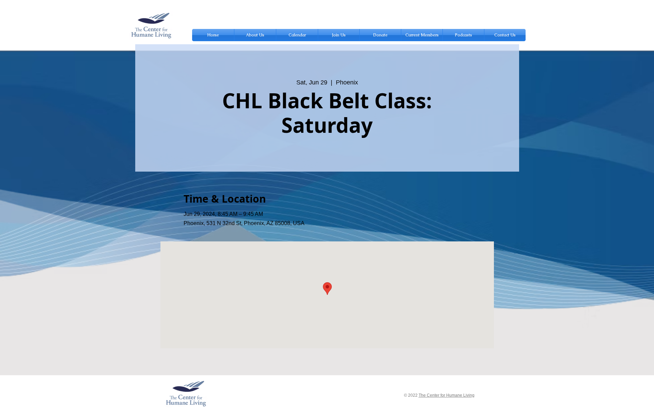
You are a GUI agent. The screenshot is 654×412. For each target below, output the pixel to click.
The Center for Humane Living (446, 395)
